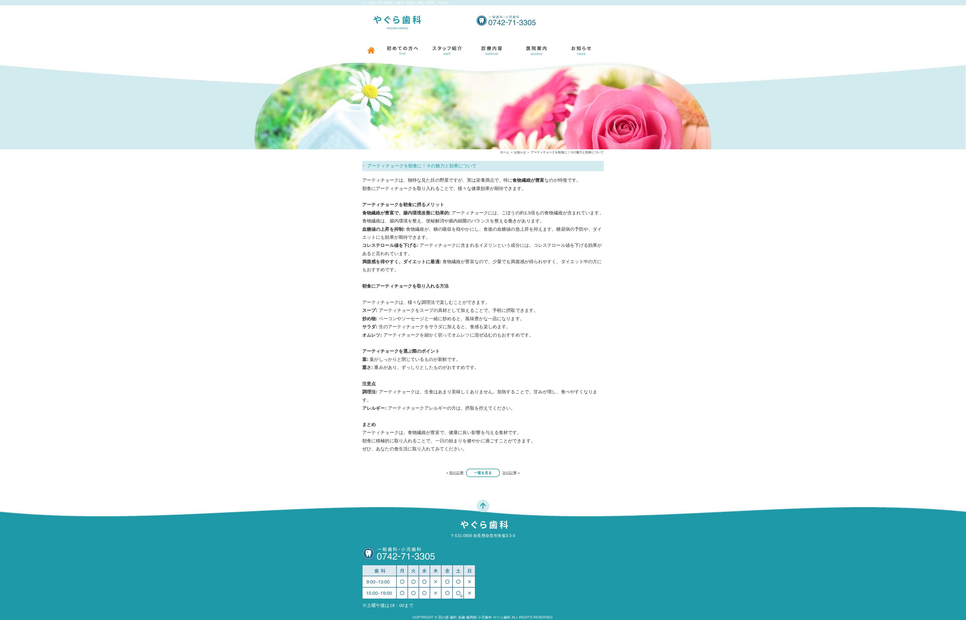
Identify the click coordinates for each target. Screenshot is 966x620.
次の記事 (509, 473)
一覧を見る (483, 473)
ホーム (504, 152)
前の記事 (456, 473)
